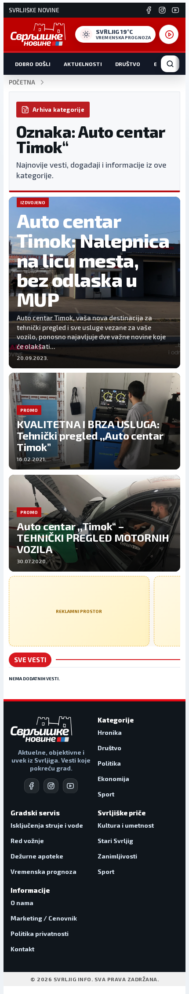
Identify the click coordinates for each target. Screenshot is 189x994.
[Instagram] (162, 10)
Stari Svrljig (115, 840)
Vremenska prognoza (43, 871)
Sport (106, 794)
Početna (22, 82)
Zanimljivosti (117, 856)
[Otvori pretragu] (170, 63)
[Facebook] (149, 10)
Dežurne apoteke (37, 856)
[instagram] (51, 785)
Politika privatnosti (40, 933)
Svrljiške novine (34, 10)
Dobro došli (33, 64)
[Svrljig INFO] (38, 34)
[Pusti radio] (168, 34)
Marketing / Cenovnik (44, 918)
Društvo (128, 64)
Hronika (110, 732)
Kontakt (22, 949)
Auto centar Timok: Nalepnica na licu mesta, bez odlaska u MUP (93, 260)
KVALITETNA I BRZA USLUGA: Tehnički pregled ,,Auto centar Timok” (90, 435)
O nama (22, 902)
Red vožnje (27, 840)
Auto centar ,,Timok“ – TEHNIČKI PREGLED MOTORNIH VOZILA (93, 537)
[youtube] (70, 785)
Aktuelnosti (83, 64)
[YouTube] (175, 10)
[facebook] (31, 785)
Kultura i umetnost (126, 825)
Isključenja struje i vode (47, 825)
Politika (109, 763)
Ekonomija (113, 778)
